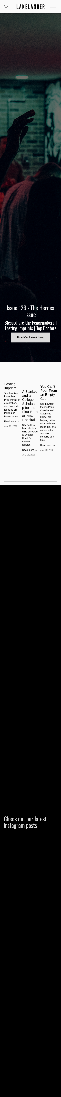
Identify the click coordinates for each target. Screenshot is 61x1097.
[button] (51, 370)
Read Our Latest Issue (30, 337)
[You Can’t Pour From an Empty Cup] (48, 378)
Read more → (11, 421)
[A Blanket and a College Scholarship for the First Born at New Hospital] (30, 380)
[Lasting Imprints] (12, 376)
